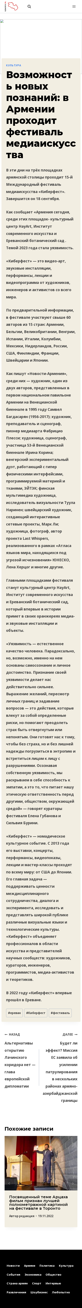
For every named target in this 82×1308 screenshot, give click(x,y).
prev (9, 1183)
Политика (47, 1265)
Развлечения (16, 1292)
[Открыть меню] (73, 6)
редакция (26, 1216)
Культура (13, 65)
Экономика (33, 1274)
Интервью (53, 1283)
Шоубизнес (39, 1292)
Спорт (36, 1283)
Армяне (29, 1265)
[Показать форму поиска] (27, 6)
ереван (14, 1013)
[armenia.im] (13, 6)
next (72, 1183)
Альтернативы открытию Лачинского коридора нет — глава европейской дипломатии (20, 1060)
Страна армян (17, 1283)
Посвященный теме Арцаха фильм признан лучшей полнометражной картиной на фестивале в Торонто (38, 1203)
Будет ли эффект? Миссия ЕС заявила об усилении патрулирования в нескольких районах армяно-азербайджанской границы (60, 1067)
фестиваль (60, 1013)
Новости (13, 1265)
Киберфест (35, 1013)
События (13, 1274)
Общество (53, 1274)
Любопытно (61, 1292)
